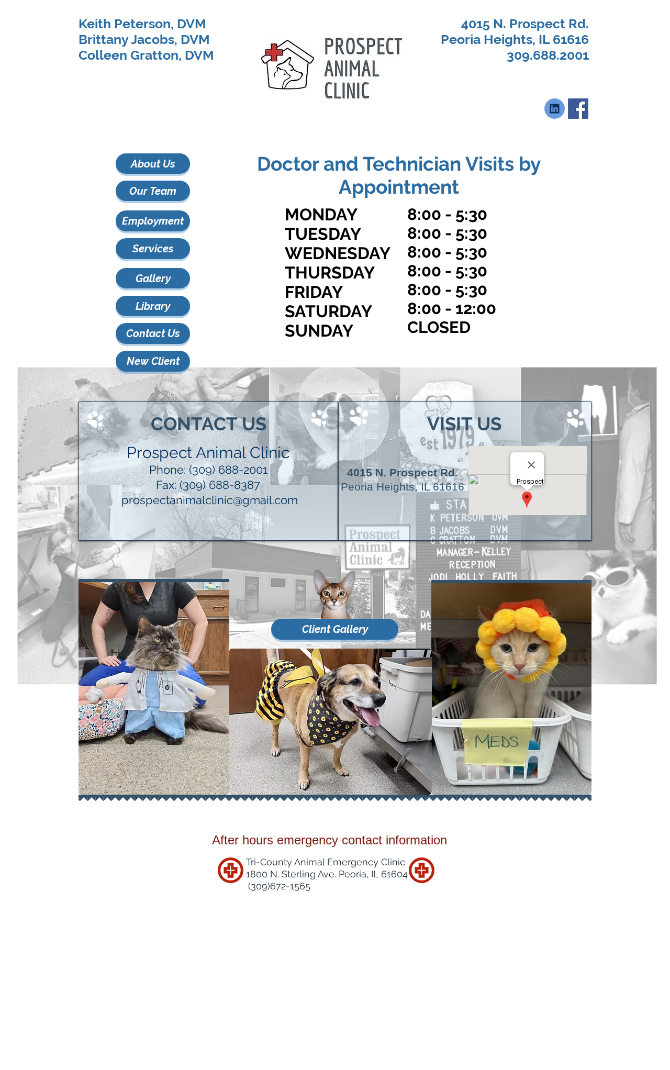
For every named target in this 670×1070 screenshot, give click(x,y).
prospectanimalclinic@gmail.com (209, 500)
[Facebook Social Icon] (578, 108)
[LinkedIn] (554, 108)
